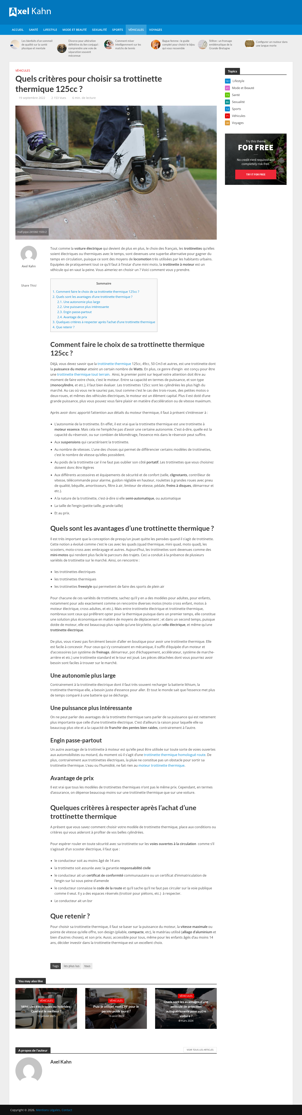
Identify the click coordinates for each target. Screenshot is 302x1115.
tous (87, 966)
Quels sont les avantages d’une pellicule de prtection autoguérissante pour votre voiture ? (186, 1009)
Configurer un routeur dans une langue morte (272, 43)
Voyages (155, 30)
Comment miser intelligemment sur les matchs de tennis (128, 44)
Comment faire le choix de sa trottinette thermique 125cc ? (96, 291)
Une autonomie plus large (78, 302)
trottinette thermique (114, 363)
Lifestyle (50, 30)
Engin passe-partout (74, 312)
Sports (117, 30)
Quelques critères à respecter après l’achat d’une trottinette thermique (104, 322)
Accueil (18, 30)
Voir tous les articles (200, 1049)
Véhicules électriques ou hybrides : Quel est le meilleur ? (46, 1008)
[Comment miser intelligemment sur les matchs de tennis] (108, 44)
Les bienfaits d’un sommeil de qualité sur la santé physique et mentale (37, 44)
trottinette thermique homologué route (174, 754)
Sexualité (99, 30)
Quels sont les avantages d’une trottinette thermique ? (92, 297)
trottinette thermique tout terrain (83, 374)
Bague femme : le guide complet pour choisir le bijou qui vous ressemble (178, 44)
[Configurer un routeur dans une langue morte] (249, 43)
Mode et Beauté (74, 30)
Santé (33, 30)
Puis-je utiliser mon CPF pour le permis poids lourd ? (116, 1008)
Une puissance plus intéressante (83, 307)
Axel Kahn (29, 266)
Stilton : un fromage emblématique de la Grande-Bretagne (220, 44)
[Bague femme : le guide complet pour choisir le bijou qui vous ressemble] (155, 44)
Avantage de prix (72, 317)
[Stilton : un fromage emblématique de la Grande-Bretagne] (202, 44)
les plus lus (72, 966)
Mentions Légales (48, 1110)
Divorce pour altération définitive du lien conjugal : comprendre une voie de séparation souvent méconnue (83, 48)
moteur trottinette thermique (161, 765)
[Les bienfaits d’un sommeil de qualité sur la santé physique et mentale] (15, 44)
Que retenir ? (63, 327)
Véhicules (136, 30)
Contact (67, 1110)
